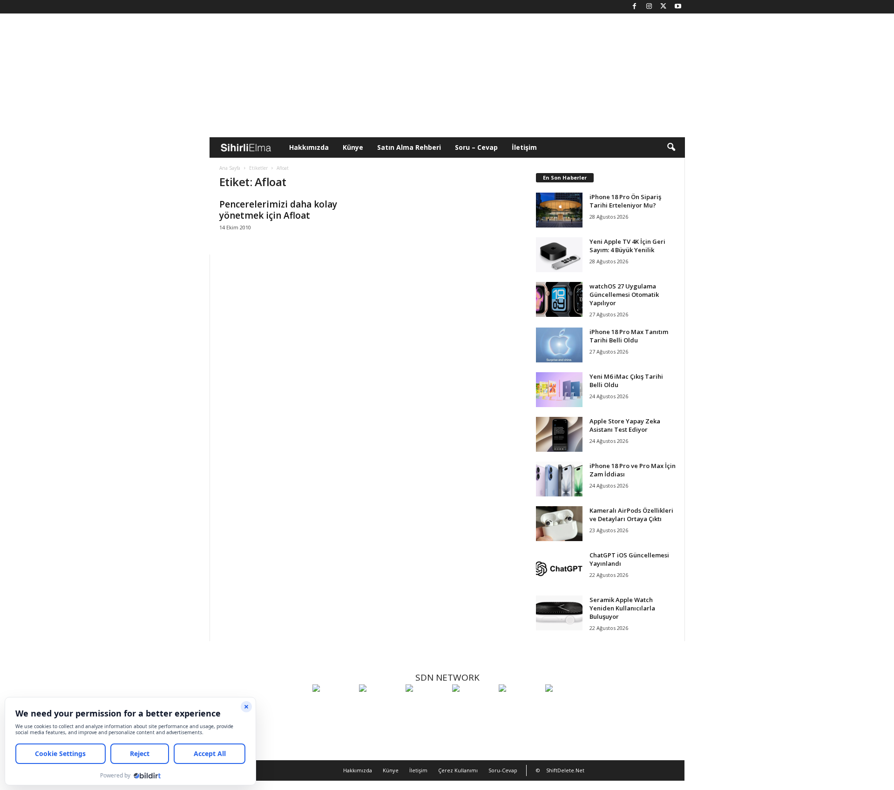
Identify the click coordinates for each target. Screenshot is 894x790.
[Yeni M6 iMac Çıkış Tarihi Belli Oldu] (559, 389)
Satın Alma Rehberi (409, 147)
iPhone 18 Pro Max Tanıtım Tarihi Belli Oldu (628, 336)
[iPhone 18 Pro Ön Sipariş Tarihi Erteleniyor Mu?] (559, 210)
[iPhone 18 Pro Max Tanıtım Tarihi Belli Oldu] (559, 345)
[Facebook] (634, 6)
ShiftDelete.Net (565, 770)
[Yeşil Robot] (426, 705)
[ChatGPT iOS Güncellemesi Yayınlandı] (559, 568)
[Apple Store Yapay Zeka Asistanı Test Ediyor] (559, 434)
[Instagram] (649, 6)
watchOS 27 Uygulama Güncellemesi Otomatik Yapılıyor (624, 294)
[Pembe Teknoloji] (520, 705)
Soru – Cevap (476, 147)
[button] (671, 147)
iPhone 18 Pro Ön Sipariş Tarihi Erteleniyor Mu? (625, 201)
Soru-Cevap (502, 770)
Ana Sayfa (229, 168)
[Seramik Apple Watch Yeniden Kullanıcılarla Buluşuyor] (559, 613)
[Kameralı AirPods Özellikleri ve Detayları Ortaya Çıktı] (559, 523)
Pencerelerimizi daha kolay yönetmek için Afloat (278, 209)
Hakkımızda (309, 147)
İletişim (524, 147)
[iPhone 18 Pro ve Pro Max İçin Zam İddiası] (559, 479)
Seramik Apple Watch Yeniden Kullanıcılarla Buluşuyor (622, 608)
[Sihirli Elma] (380, 705)
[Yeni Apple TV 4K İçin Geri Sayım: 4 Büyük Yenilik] (559, 254)
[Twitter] (663, 6)
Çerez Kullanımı (458, 770)
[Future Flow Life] (566, 705)
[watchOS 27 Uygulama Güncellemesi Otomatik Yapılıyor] (559, 299)
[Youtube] (678, 6)
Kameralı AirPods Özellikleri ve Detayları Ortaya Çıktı (631, 514)
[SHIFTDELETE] (333, 705)
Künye (353, 147)
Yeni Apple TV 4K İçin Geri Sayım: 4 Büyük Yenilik (627, 245)
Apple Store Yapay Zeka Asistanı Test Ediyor (624, 425)
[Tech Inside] (473, 705)
